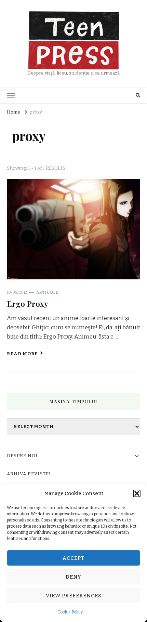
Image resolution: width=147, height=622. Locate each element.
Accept (74, 558)
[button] (136, 493)
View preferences (74, 596)
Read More (22, 354)
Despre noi (22, 456)
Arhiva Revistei (29, 474)
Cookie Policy (70, 612)
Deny (73, 577)
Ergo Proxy (27, 303)
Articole (47, 292)
